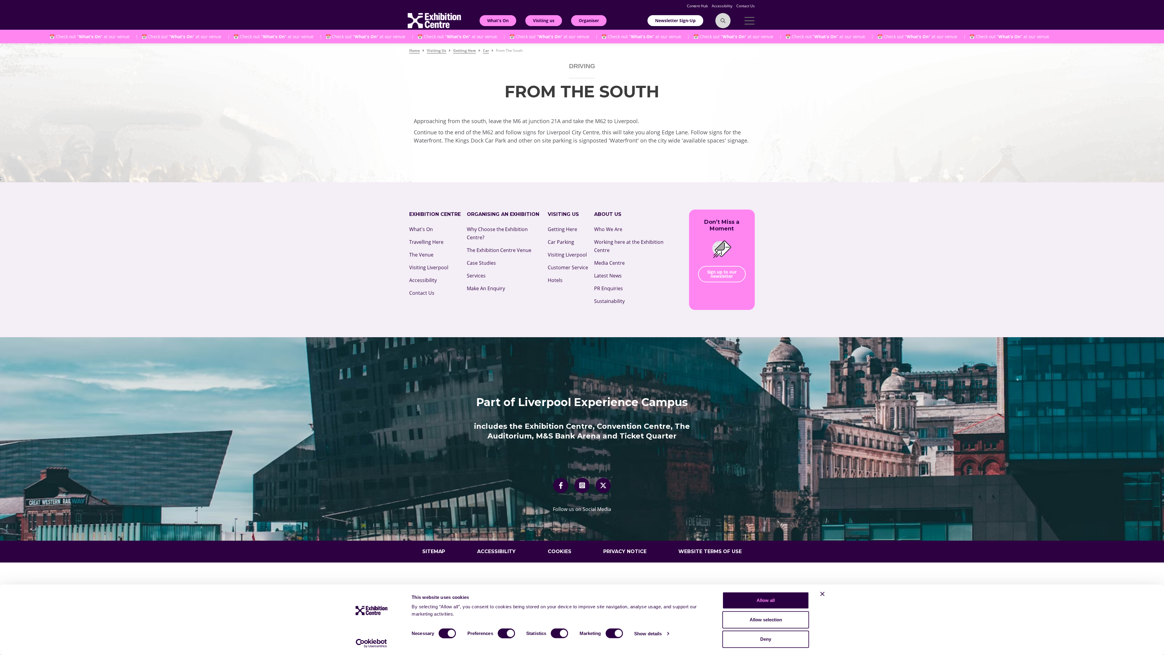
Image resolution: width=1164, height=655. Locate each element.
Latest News (608, 275)
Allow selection (766, 619)
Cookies (559, 551)
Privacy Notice (625, 551)
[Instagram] (582, 485)
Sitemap (433, 551)
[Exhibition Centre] (434, 20)
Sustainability (609, 301)
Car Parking (561, 242)
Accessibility (722, 5)
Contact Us (745, 5)
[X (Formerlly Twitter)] (603, 485)
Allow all (766, 600)
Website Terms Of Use (710, 551)
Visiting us (543, 20)
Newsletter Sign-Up (675, 20)
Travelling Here (426, 242)
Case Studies (481, 263)
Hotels (555, 280)
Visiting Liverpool (428, 267)
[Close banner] (822, 594)
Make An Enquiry (486, 288)
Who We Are (608, 229)
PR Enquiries (608, 288)
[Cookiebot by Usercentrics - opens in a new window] (371, 643)
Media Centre (609, 263)
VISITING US (563, 214)
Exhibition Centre (435, 214)
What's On (498, 20)
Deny (765, 639)
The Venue (421, 254)
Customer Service (568, 267)
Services (476, 275)
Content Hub (698, 5)
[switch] (506, 633)
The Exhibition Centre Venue (499, 250)
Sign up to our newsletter (722, 274)
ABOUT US (607, 214)
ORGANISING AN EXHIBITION (503, 214)
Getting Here (562, 229)
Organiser (589, 20)
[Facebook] (561, 485)
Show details (648, 633)
